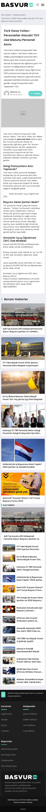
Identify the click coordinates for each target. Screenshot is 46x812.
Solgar (23, 809)
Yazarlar (5, 731)
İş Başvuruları (7, 760)
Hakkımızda (6, 714)
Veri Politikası (29, 725)
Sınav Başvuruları (9, 766)
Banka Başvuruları (9, 749)
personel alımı (24, 139)
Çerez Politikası (30, 714)
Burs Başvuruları (8, 754)
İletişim (4, 719)
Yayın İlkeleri (28, 731)
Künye (4, 725)
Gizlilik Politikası (30, 719)
